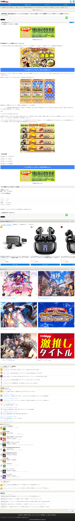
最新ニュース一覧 (19, 7)
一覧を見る (72, 221)
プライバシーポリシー (36, 514)
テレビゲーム (30, 224)
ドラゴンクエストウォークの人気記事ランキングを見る (9, 398)
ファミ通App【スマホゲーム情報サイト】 (7, 7)
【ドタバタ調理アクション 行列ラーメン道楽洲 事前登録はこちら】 (37, 69)
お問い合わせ (20, 514)
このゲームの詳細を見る (6, 193)
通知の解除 (43, 514)
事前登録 (34, 10)
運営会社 (29, 514)
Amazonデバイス (23, 224)
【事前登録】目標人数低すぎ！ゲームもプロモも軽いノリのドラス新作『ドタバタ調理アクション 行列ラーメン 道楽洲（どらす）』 (45, 7)
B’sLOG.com (53, 514)
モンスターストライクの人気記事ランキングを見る (8, 416)
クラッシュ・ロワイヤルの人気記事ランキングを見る (9, 407)
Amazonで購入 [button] (15, 264)
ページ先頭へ (71, 511)
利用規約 (25, 514)
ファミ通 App (4, 2)
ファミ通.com (48, 514)
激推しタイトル (40, 10)
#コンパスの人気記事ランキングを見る (7, 394)
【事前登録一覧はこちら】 (37, 39)
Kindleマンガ (15, 224)
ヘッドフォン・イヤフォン (6, 224)
